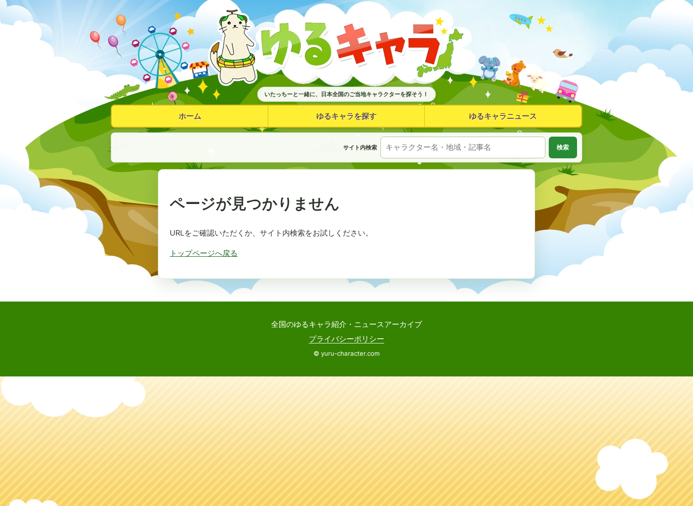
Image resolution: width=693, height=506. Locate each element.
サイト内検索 (360, 147)
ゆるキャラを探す (346, 116)
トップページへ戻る (204, 253)
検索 (563, 147)
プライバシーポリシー (346, 338)
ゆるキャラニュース (503, 116)
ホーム (190, 116)
